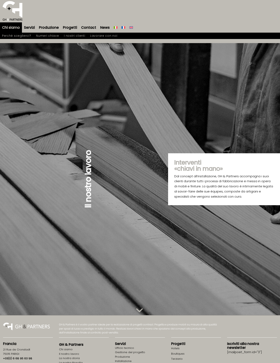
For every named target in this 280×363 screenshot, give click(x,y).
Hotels (175, 348)
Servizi (120, 343)
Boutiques (177, 354)
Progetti (178, 343)
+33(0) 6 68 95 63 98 (17, 358)
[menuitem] (11, 27)
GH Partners (71, 344)
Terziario (177, 359)
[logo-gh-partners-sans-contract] (12, 11)
